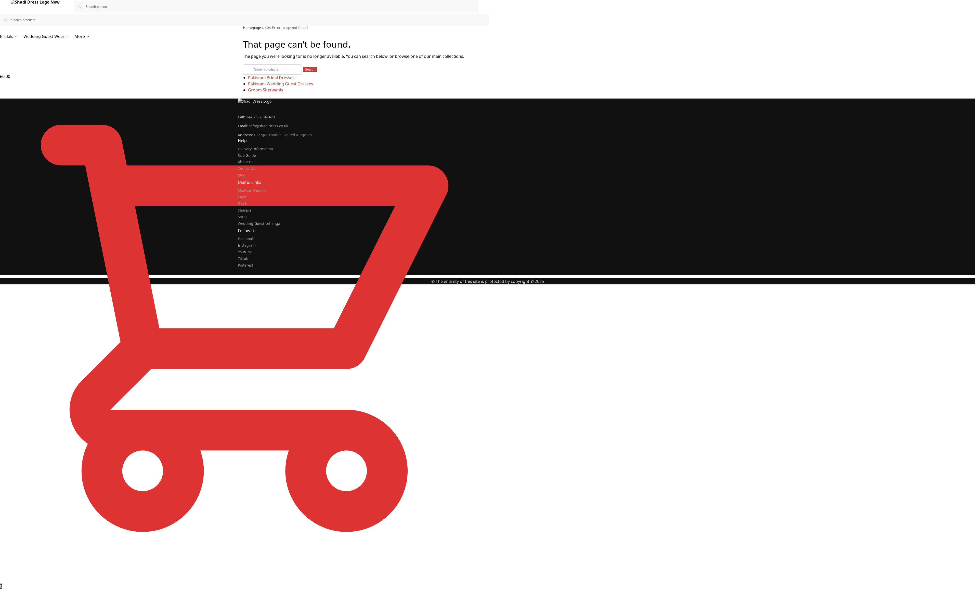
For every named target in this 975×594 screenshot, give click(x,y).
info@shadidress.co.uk (268, 125)
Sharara (244, 210)
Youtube (245, 252)
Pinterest (245, 265)
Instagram (247, 245)
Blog (241, 175)
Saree (243, 216)
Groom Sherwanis (265, 90)
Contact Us (247, 168)
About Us (245, 161)
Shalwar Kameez (252, 190)
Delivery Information (255, 148)
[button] (244, 331)
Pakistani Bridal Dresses (271, 77)
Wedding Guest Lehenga (259, 223)
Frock (242, 203)
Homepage (252, 27)
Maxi (242, 197)
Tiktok (243, 258)
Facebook (246, 238)
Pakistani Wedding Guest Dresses (280, 84)
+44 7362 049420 (260, 117)
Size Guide (247, 155)
